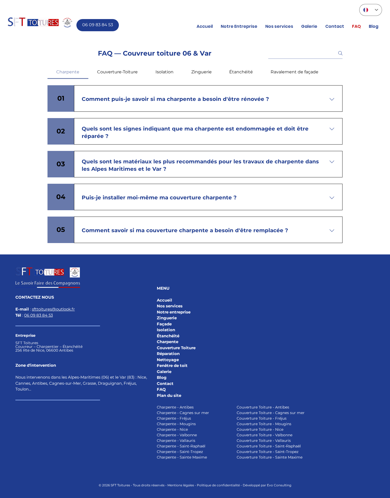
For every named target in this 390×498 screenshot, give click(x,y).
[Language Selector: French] (370, 10)
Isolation (166, 329)
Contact (165, 383)
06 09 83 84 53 (38, 315)
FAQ (161, 389)
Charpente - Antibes (175, 407)
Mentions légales (180, 485)
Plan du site (169, 395)
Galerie (164, 371)
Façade (164, 323)
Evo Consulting (279, 485)
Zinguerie (167, 317)
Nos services (170, 305)
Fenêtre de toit (172, 365)
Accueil (164, 300)
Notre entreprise (173, 312)
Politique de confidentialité (218, 485)
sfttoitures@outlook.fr (53, 309)
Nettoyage (168, 359)
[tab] (67, 72)
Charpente (167, 341)
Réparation (168, 353)
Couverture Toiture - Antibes (263, 407)
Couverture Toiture (176, 347)
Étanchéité (168, 335)
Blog (162, 377)
